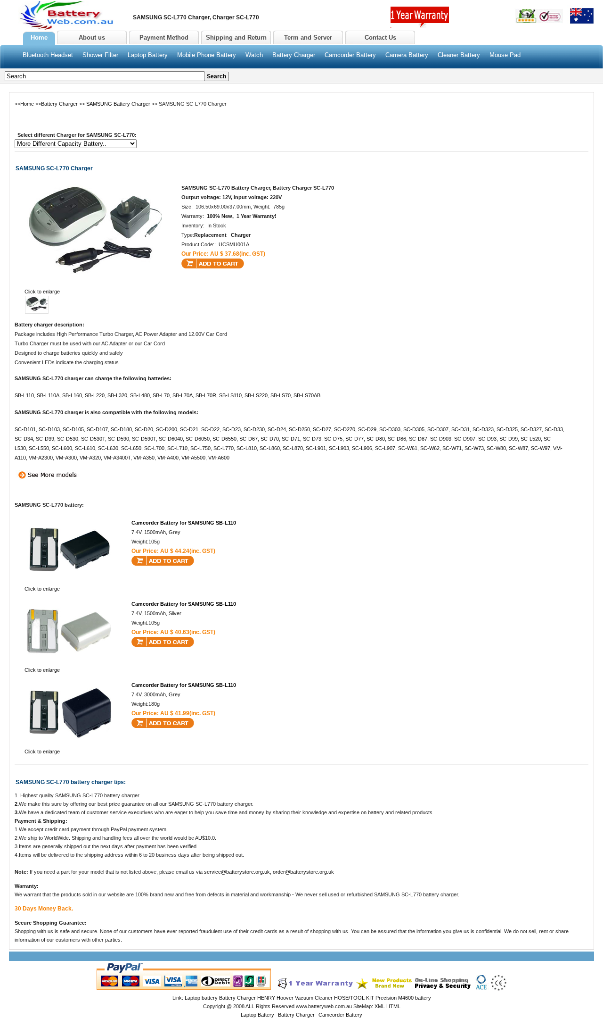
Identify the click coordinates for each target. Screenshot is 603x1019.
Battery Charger (293, 54)
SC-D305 (413, 429)
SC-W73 (474, 448)
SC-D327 (531, 429)
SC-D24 (277, 429)
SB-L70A (182, 395)
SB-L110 (24, 395)
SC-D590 (118, 439)
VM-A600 (218, 457)
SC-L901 (316, 448)
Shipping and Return (236, 37)
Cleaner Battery (459, 54)
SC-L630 (108, 448)
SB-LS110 (230, 395)
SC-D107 (97, 429)
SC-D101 (25, 429)
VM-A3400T (117, 457)
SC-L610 (85, 448)
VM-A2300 (41, 457)
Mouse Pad (505, 54)
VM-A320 (90, 457)
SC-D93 (487, 439)
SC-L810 (246, 448)
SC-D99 (508, 439)
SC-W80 (496, 448)
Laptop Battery (148, 54)
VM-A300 (66, 457)
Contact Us (380, 37)
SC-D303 (389, 429)
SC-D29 (367, 429)
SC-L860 (270, 448)
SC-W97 (540, 448)
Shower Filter (100, 54)
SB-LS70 (280, 395)
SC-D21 (189, 429)
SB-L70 (161, 395)
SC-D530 (67, 439)
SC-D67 (248, 439)
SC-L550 (39, 448)
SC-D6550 (224, 439)
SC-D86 (397, 439)
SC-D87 (418, 439)
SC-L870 (293, 448)
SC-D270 (344, 429)
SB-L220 (95, 395)
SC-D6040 (171, 439)
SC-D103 (49, 429)
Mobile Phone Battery (206, 54)
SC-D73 (312, 439)
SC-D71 (291, 439)
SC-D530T (93, 439)
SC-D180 (121, 429)
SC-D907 (464, 439)
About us (92, 37)
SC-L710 (177, 448)
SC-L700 (154, 448)
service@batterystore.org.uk (237, 872)
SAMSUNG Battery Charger (118, 104)
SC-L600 (62, 448)
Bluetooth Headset (48, 54)
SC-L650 (131, 448)
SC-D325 (507, 429)
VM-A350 (144, 457)
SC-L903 (339, 448)
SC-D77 (354, 439)
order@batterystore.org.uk (303, 872)
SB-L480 (140, 395)
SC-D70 (270, 439)
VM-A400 (168, 457)
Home (27, 104)
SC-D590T (144, 439)
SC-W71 (452, 448)
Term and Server (308, 37)
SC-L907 (385, 448)
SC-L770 (223, 448)
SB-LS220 (256, 395)
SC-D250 (299, 429)
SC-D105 (73, 429)
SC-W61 (407, 448)
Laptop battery (201, 998)
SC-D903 (440, 439)
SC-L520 (531, 439)
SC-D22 (210, 429)
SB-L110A (48, 395)
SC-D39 (45, 439)
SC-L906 (362, 448)
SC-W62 (430, 448)
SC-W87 (518, 448)
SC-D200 (166, 429)
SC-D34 (24, 439)
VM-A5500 (193, 457)
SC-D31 (460, 429)
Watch (254, 54)
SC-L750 (200, 448)
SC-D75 (333, 439)
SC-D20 (144, 429)
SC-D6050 (198, 439)
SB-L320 (117, 395)
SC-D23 (231, 429)
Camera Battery (406, 54)
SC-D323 (483, 429)
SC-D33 (554, 429)
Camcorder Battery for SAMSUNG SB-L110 (183, 523)
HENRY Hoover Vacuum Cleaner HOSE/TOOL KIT (315, 998)
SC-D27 (322, 429)
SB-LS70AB (306, 395)
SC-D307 (437, 429)
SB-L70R (206, 395)
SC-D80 (376, 439)
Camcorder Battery (350, 54)
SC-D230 (254, 429)
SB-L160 (72, 395)
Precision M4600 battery (403, 998)
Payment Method (163, 37)
